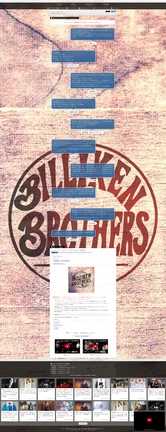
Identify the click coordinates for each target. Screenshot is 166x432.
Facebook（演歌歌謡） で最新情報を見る (89, 375)
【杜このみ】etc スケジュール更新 (63, 369)
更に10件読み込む (83, 423)
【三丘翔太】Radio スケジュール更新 (64, 371)
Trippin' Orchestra (84, 336)
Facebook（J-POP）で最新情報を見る (76, 375)
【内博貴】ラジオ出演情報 (62, 365)
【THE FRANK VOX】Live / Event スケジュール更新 (66, 367)
